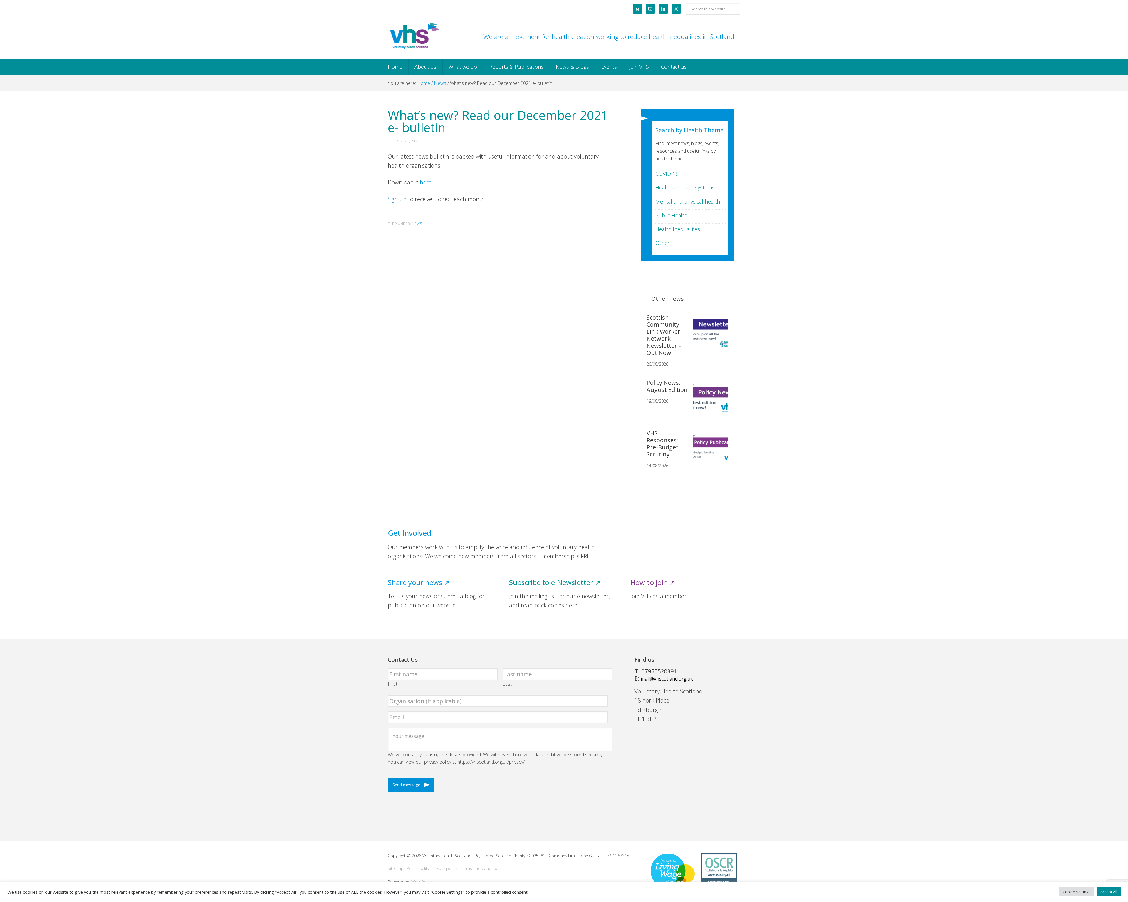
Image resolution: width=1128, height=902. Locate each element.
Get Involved (409, 533)
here (426, 182)
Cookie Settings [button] (1076, 891)
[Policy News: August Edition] (708, 401)
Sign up (397, 199)
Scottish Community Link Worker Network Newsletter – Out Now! (664, 335)
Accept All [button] (1108, 891)
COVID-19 (667, 173)
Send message (406, 784)
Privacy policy (444, 868)
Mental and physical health (687, 201)
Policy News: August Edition (667, 386)
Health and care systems (685, 187)
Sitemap (396, 868)
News (417, 223)
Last (507, 684)
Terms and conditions (481, 868)
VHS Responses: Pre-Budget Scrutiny (662, 443)
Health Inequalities (677, 229)
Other (662, 242)
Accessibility (418, 868)
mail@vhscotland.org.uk (667, 679)
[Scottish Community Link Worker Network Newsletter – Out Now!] (708, 336)
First (392, 684)
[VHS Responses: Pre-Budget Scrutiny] (708, 452)
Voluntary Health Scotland (414, 36)
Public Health (671, 215)
